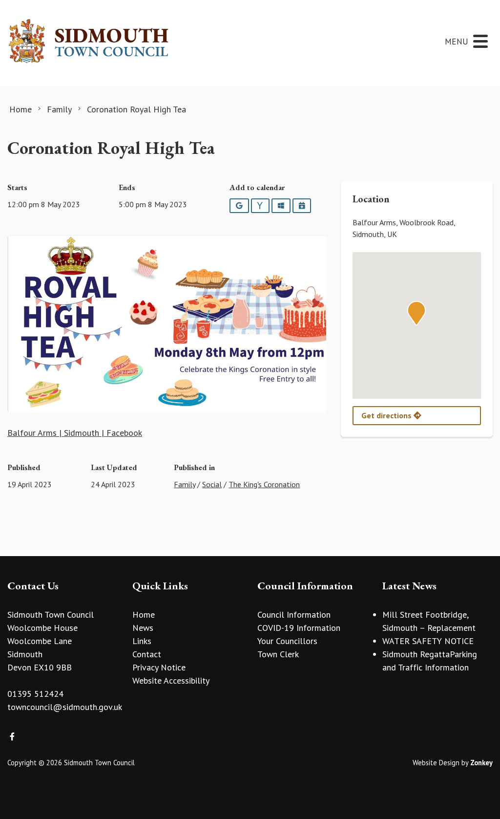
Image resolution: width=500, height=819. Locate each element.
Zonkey (481, 762)
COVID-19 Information (298, 627)
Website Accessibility (170, 680)
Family (184, 484)
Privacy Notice (159, 667)
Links (141, 641)
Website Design (436, 762)
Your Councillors (287, 641)
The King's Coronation (264, 484)
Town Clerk (278, 654)
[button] (416, 313)
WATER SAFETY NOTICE (428, 641)
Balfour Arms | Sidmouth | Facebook (74, 432)
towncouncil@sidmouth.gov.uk (64, 706)
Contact (146, 654)
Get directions (387, 415)
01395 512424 (35, 693)
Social (212, 484)
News (142, 627)
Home (143, 614)
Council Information (294, 614)
